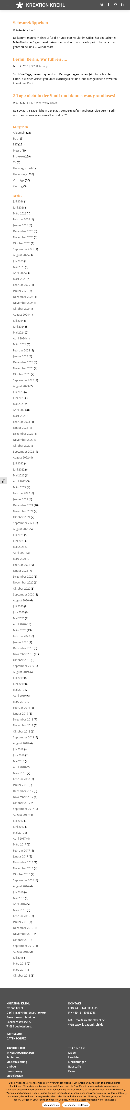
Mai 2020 (18, 618)
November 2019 (23, 654)
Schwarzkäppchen (30, 23)
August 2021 (21, 529)
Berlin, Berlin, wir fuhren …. (40, 59)
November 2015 (23, 934)
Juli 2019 (18, 678)
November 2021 (23, 511)
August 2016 (21, 886)
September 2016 (23, 880)
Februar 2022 (21, 493)
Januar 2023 (20, 428)
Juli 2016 (18, 892)
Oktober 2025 (21, 243)
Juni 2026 (19, 207)
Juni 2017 (19, 827)
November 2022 (23, 440)
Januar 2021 (20, 571)
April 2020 (19, 624)
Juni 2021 (19, 541)
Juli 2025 (18, 261)
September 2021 (23, 523)
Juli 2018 (18, 749)
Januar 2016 (20, 922)
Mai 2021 (18, 547)
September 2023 (23, 380)
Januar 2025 (20, 291)
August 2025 (21, 255)
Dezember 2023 (23, 362)
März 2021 (19, 559)
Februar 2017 (21, 850)
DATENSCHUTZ (16, 1038)
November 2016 (23, 868)
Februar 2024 (21, 350)
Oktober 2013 (21, 975)
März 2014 (19, 969)
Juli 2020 (18, 606)
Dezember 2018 (23, 719)
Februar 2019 (21, 708)
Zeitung (54, 102)
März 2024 (19, 344)
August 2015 (21, 952)
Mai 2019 (18, 690)
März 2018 (19, 773)
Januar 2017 (20, 856)
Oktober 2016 (21, 874)
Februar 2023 (21, 422)
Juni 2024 (19, 326)
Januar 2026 (20, 225)
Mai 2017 (18, 832)
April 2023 (19, 410)
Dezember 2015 (23, 928)
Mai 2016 (18, 898)
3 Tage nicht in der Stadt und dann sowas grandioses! (64, 96)
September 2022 (23, 451)
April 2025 (19, 273)
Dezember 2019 (23, 648)
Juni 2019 (19, 684)
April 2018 (19, 767)
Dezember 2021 (23, 505)
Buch (16, 138)
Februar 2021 (21, 565)
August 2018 (21, 743)
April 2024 (19, 338)
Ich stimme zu (51, 1105)
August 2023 (21, 386)
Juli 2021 (18, 535)
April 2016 (19, 904)
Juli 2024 (18, 321)
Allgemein (19, 132)
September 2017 (23, 809)
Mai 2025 (18, 267)
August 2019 (21, 672)
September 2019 (23, 666)
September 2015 (23, 946)
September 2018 (23, 737)
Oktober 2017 (21, 803)
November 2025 (23, 237)
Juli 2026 (18, 201)
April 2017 (19, 838)
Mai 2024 (18, 332)
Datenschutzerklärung (76, 1105)
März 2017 (19, 844)
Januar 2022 (20, 499)
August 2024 (21, 314)
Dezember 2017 (23, 791)
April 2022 (19, 481)
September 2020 (23, 594)
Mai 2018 (18, 761)
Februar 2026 (21, 219)
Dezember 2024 (23, 297)
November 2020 (23, 582)
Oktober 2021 (21, 517)
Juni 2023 (19, 398)
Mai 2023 (18, 404)
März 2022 (19, 487)
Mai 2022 (18, 475)
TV (14, 162)
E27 (33, 29)
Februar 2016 (21, 916)
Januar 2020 (20, 642)
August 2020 (21, 600)
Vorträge (18, 180)
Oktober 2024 (21, 309)
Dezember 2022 (23, 434)
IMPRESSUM (14, 1034)
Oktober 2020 (21, 588)
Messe (17, 150)
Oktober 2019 (21, 660)
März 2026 (19, 213)
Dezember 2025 (23, 231)
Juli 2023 (18, 392)
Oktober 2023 (21, 374)
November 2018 (23, 725)
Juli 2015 (18, 957)
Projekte (18, 156)
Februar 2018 (21, 779)
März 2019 (19, 702)
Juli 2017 (18, 821)
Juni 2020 (19, 612)
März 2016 (19, 910)
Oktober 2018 (21, 731)
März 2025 (19, 279)
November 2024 (23, 303)
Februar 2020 (21, 636)
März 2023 (19, 416)
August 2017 (21, 815)
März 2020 (19, 630)
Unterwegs (42, 66)
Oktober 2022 (21, 446)
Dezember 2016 (23, 862)
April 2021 (19, 553)
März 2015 (19, 963)
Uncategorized (22, 168)
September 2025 (23, 249)
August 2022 (21, 457)
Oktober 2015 (21, 940)
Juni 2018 (19, 755)
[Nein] (125, 1094)
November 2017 (23, 797)
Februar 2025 (21, 285)
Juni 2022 (19, 469)
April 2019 (19, 695)
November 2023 (23, 368)
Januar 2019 (20, 713)
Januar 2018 (20, 785)
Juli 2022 (18, 463)
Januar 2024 (20, 356)
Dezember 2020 (23, 576)
